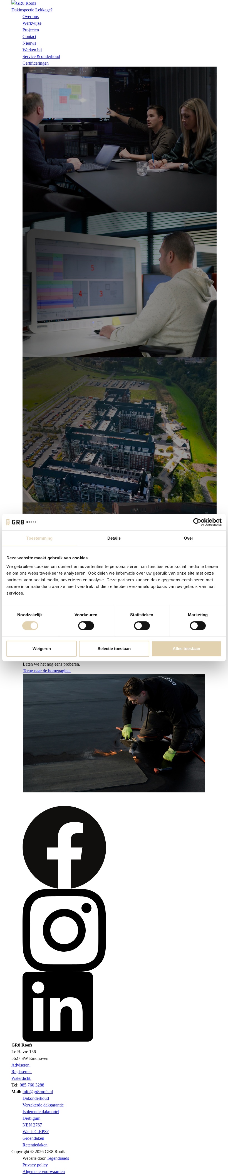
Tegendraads (58, 1158)
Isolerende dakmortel (41, 1111)
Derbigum (31, 1118)
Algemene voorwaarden (44, 1171)
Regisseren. (21, 1071)
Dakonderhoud (36, 1098)
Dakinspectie (22, 9)
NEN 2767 (32, 1125)
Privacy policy (35, 1165)
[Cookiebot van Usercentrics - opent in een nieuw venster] (197, 522)
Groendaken (33, 1138)
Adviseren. (21, 1065)
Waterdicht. (21, 1078)
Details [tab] (114, 538)
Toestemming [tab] (39, 538)
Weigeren (42, 648)
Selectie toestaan (114, 648)
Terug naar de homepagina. (47, 670)
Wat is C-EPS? (36, 1131)
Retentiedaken (35, 1145)
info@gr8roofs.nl (38, 1091)
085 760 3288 (32, 1085)
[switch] (86, 625)
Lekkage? (44, 9)
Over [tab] (188, 538)
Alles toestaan (186, 648)
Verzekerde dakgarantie (43, 1105)
